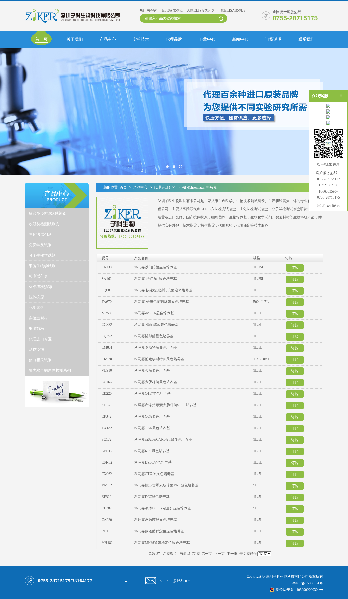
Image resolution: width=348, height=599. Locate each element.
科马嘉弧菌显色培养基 (152, 370)
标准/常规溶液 (41, 287)
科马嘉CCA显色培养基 (152, 416)
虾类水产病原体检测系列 (50, 370)
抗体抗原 (36, 297)
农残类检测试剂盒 (44, 224)
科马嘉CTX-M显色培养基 (154, 474)
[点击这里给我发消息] (328, 106)
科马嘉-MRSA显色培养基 (154, 313)
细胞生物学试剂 (42, 266)
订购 (294, 268)
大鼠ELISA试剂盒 (200, 11)
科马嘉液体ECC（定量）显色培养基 (162, 508)
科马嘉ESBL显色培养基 (153, 462)
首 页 (41, 39)
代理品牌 (174, 39)
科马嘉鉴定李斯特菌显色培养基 (159, 359)
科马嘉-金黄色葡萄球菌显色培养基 (161, 302)
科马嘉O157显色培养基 (152, 393)
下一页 (232, 554)
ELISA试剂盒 (172, 11)
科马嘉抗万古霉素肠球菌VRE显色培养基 (166, 485)
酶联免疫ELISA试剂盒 (47, 213)
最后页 (244, 554)
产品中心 (108, 39)
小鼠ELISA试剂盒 (231, 11)
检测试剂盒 (38, 276)
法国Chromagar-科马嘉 (199, 187)
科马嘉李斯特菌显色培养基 (155, 348)
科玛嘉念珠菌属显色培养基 (155, 520)
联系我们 (306, 39)
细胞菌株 (36, 329)
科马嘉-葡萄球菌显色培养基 (156, 325)
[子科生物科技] (174, 111)
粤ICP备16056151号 (307, 583)
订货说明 (273, 39)
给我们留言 (331, 205)
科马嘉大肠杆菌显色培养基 (155, 382)
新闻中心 (240, 39)
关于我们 (74, 39)
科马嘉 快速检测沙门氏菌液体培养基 (163, 290)
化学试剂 (36, 308)
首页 (123, 187)
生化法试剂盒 (40, 234)
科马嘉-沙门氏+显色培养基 (155, 279)
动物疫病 (36, 349)
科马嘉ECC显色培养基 (152, 497)
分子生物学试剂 (42, 255)
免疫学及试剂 (40, 245)
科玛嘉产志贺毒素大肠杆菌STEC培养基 (165, 405)
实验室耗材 (38, 318)
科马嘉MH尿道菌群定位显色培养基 (162, 543)
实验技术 (141, 39)
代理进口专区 (40, 339)
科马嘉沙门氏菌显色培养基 (155, 267)
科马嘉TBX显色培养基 (152, 428)
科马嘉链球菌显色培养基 (153, 336)
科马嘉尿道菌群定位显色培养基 (159, 531)
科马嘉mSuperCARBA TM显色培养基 (163, 439)
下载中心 (207, 39)
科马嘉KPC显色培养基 (152, 451)
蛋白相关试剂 (40, 360)
